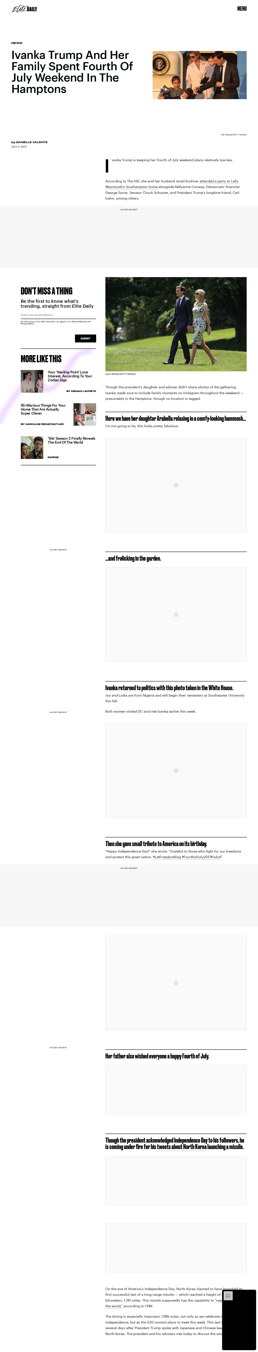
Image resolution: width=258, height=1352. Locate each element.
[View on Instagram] (176, 485)
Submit (85, 338)
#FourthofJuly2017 (196, 857)
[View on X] (176, 1090)
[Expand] (226, 1293)
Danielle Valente (32, 142)
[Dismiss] (252, 1293)
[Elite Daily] (24, 8)
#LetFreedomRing (167, 857)
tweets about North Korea (182, 1146)
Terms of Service (79, 321)
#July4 (216, 857)
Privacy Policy (27, 323)
